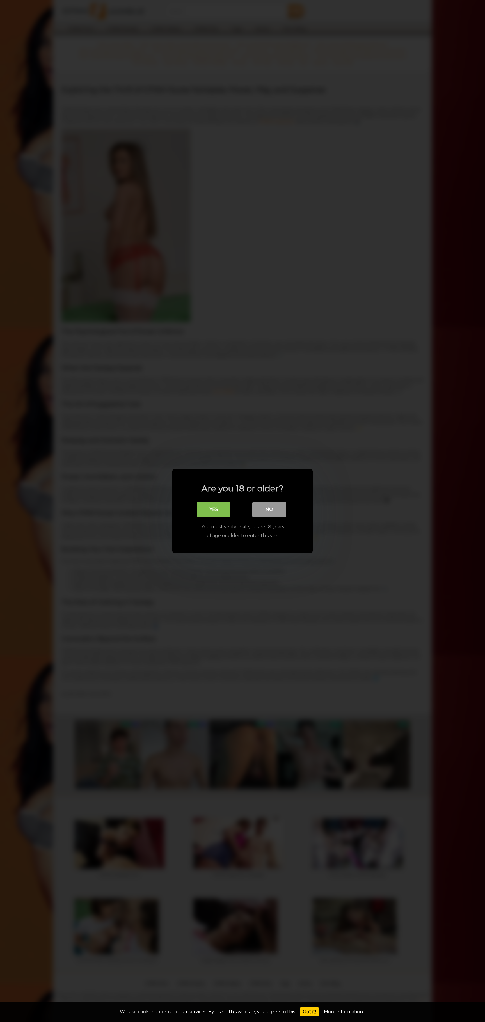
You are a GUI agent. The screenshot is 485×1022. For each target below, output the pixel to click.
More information (343, 1011)
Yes (213, 509)
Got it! (309, 1011)
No (269, 509)
